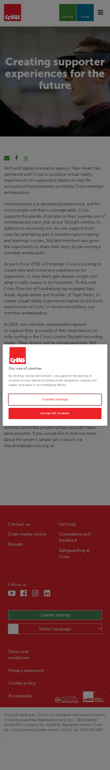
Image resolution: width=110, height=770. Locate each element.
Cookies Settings (55, 399)
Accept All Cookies (55, 413)
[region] (55, 385)
